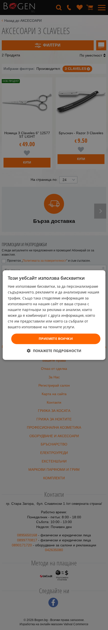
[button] (54, 351)
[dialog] (54, 315)
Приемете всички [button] (56, 338)
